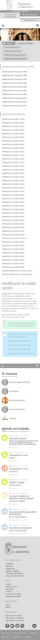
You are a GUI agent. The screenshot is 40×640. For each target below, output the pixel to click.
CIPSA (8, 605)
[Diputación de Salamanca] (20, 5)
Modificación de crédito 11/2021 (13, 155)
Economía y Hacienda (13, 594)
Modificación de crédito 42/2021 (13, 267)
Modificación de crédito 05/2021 (13, 133)
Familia (12, 458)
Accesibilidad (34, 633)
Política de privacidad (19, 633)
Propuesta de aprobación (19, 345)
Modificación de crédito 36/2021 (13, 245)
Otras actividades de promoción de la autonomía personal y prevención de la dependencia (23, 442)
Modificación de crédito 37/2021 (13, 249)
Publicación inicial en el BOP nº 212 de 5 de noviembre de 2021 (21, 324)
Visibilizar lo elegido (16, 482)
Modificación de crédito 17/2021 (13, 177)
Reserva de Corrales (17, 409)
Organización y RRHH (13, 596)
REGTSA (8, 607)
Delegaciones (10, 569)
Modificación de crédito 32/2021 (13, 231)
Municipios (10, 612)
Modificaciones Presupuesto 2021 (15, 55)
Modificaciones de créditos (13, 51)
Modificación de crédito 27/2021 (13, 213)
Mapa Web (5, 637)
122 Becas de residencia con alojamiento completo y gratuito (21, 497)
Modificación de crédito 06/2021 (13, 137)
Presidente (9, 564)
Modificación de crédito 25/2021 (13, 206)
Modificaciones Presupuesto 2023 (14, 83)
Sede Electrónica (31, 14)
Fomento (9, 592)
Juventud (13, 471)
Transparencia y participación (10, 15)
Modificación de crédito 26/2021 (13, 209)
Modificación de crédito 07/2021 (13, 141)
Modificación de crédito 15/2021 (13, 169)
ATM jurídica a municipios (15, 621)
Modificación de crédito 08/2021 (13, 144)
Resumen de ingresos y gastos (21, 353)
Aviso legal (5, 633)
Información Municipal (14, 616)
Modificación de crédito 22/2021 (13, 195)
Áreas (8, 580)
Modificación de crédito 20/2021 (13, 188)
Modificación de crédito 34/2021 (15, 59)
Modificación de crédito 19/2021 (13, 184)
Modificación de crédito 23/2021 (13, 198)
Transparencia (17, 637)
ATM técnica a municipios (15, 618)
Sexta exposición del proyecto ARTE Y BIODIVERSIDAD (22, 513)
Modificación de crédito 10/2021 (13, 151)
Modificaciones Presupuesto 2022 (14, 86)
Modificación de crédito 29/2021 (13, 220)
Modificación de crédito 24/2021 (13, 202)
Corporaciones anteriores (15, 576)
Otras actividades (17, 501)
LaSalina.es (31, 20)
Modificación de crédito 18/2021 (13, 180)
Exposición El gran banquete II (20, 528)
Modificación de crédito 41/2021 (13, 263)
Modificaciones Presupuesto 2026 (14, 71)
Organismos (11, 601)
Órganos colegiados (12, 571)
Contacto (28, 637)
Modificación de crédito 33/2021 (13, 234)
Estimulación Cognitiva (17, 438)
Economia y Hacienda (25, 43)
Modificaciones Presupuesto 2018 (14, 101)
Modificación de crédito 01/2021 (13, 119)
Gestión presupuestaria (12, 47)
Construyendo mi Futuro (18, 455)
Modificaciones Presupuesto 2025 (14, 75)
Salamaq (12, 418)
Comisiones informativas (14, 573)
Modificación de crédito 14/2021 (13, 166)
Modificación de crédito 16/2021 (13, 173)
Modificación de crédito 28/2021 (13, 216)
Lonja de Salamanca (17, 400)
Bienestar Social (11, 587)
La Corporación (13, 560)
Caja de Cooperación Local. (19, 382)
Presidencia (10, 589)
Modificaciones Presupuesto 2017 (14, 105)
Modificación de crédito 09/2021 (13, 148)
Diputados (9, 566)
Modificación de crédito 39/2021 (13, 256)
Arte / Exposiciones (17, 517)
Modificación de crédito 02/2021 (13, 123)
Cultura (8, 584)
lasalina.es (10, 43)
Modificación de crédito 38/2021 (13, 252)
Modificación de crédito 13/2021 (13, 162)
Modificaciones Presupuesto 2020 (14, 94)
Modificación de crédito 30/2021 (13, 224)
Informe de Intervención (19, 349)
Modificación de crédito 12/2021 (13, 159)
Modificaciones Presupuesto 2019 (14, 98)
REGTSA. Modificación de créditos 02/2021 (17, 274)
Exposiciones (15, 485)
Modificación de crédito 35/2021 (13, 242)
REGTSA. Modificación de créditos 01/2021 (17, 271)
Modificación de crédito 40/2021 (13, 260)
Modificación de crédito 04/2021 (13, 130)
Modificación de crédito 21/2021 (13, 191)
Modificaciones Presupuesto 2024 (14, 79)
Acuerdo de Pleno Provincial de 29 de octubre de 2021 (22, 335)
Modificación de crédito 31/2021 (13, 227)
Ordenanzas (14, 391)
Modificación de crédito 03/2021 (13, 126)
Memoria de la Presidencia (19, 341)
